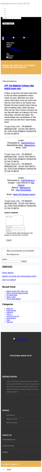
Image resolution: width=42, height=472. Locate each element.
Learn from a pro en (12, 316)
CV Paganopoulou (16, 50)
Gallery (8, 46)
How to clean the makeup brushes (17, 293)
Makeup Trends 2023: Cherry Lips (17, 291)
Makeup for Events (11, 419)
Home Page (10, 43)
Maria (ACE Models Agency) (24, 194)
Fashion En (9, 312)
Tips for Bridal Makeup (13, 299)
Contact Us (9, 56)
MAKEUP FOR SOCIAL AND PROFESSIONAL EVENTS (19, 276)
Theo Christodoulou (23, 190)
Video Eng (9, 322)
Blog (7, 54)
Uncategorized (11, 318)
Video (8, 320)
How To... (9, 314)
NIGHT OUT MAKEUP (9, 280)
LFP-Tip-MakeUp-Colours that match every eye (19, 87)
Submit (9, 240)
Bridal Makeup (10, 415)
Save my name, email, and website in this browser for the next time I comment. (18, 234)
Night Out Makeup (11, 423)
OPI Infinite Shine (11, 295)
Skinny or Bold (10, 297)
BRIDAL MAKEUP (8, 273)
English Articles (11, 310)
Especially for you (9, 377)
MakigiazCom (29, 145)
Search (4, 259)
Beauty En (9, 309)
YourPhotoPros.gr (28, 143)
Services (9, 45)
